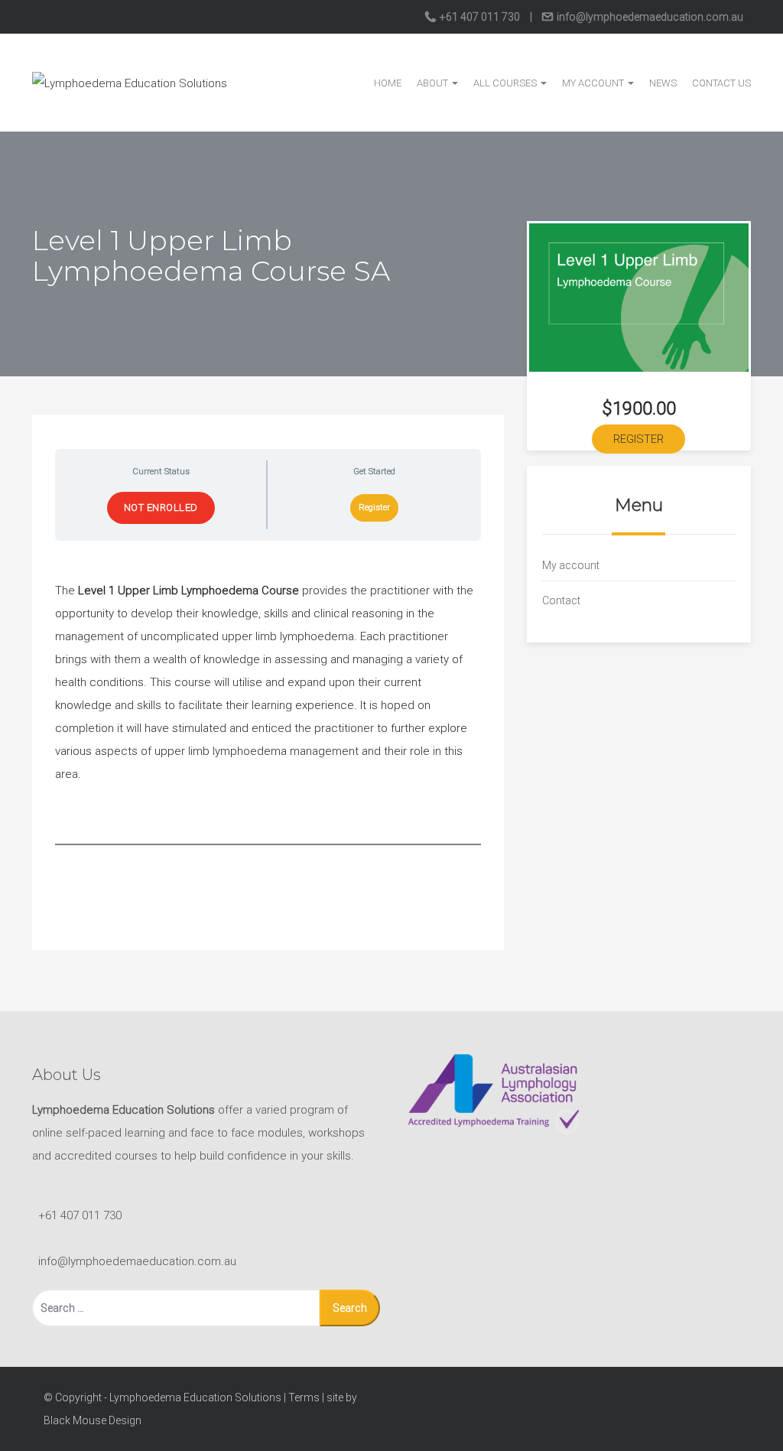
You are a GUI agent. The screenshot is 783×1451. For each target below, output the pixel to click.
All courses (506, 83)
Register (374, 507)
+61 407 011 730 (480, 17)
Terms (304, 1397)
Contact (561, 600)
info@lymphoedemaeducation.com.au (648, 17)
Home (387, 83)
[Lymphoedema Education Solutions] (129, 82)
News (663, 83)
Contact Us (721, 83)
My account (594, 83)
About (433, 83)
